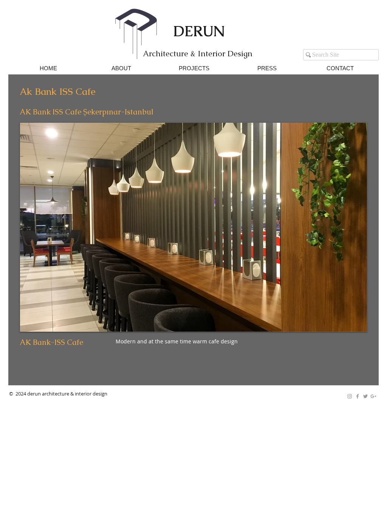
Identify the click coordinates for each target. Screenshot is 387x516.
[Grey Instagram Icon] (350, 396)
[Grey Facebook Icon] (357, 396)
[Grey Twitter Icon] (365, 396)
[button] (193, 227)
